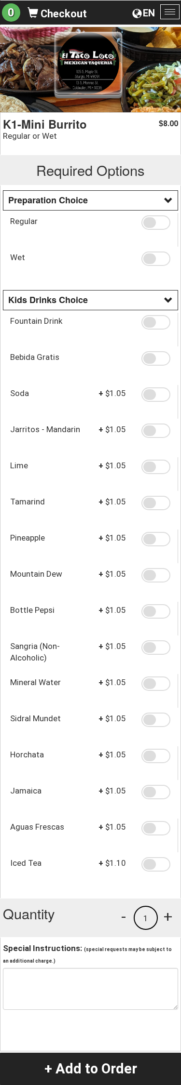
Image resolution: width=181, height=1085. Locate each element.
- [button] (123, 916)
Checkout (62, 14)
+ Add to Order (90, 1068)
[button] (155, 222)
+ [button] (168, 916)
